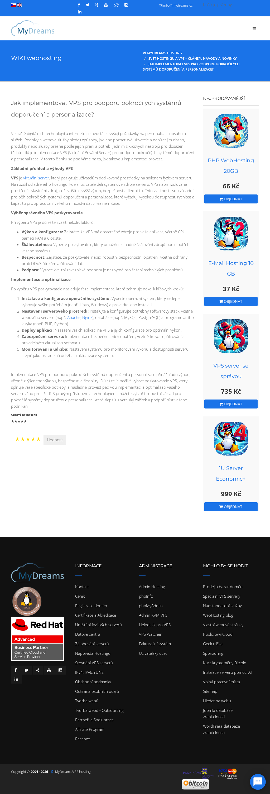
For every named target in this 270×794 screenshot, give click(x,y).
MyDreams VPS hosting (73, 771)
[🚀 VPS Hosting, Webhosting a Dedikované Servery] (32, 28)
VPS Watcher (150, 634)
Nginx (87, 317)
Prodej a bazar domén (223, 586)
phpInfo (146, 596)
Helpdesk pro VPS (155, 624)
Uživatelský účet (153, 653)
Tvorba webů (86, 700)
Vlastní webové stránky (223, 624)
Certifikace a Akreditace (95, 615)
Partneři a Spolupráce (94, 719)
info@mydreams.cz (177, 5)
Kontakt (82, 586)
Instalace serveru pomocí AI (227, 672)
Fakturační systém (155, 643)
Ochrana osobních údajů (97, 691)
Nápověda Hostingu (92, 653)
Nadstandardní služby (222, 605)
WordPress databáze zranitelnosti (221, 729)
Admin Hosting (152, 586)
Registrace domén (91, 605)
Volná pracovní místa (221, 681)
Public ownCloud (218, 634)
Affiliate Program (89, 729)
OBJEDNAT (232, 198)
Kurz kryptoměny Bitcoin (224, 662)
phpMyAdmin (151, 605)
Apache (73, 317)
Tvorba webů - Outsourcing (99, 710)
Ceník (80, 596)
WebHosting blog (218, 615)
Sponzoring (213, 653)
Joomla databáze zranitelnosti (218, 713)
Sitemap (210, 691)
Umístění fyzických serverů (98, 624)
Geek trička (213, 643)
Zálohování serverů (92, 643)
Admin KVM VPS (153, 615)
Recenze (82, 738)
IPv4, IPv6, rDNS (89, 672)
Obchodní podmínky (93, 681)
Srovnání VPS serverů (94, 662)
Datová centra (87, 634)
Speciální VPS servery (221, 596)
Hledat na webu (217, 700)
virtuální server (36, 177)
